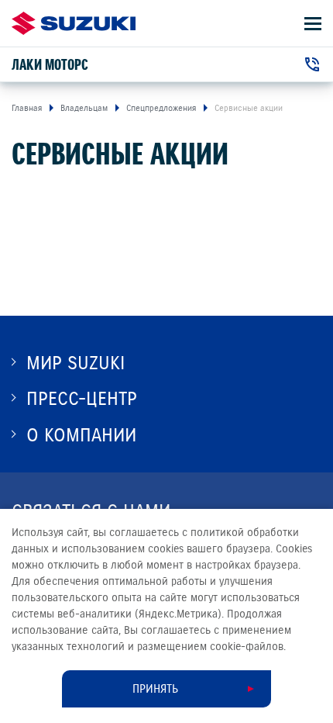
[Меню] (312, 23)
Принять (155, 689)
